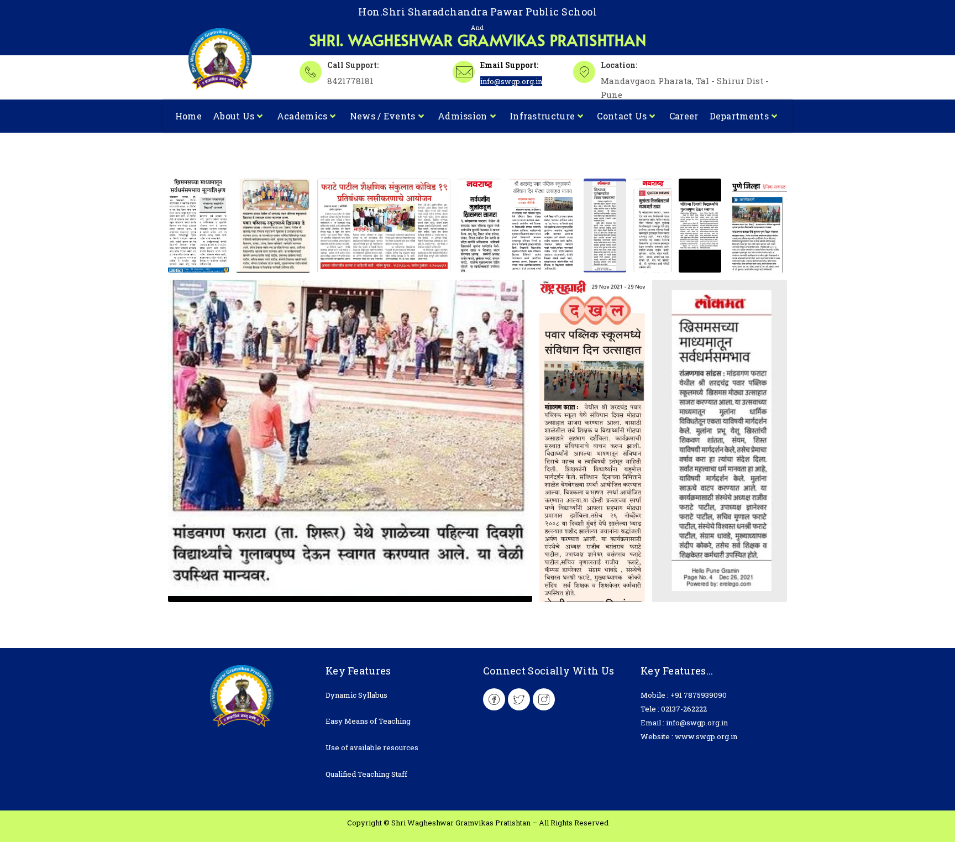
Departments (739, 116)
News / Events (383, 116)
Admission (462, 116)
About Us (233, 116)
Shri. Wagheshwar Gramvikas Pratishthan (478, 39)
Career (684, 116)
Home (188, 116)
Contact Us (622, 116)
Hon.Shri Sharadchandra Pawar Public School (477, 11)
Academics (302, 116)
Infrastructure (542, 116)
